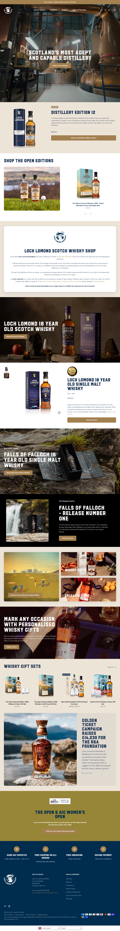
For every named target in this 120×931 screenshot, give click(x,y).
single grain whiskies (59, 281)
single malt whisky (44, 281)
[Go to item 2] (6, 376)
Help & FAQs (70, 889)
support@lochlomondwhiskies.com (45, 893)
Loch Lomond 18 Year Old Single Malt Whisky (88, 384)
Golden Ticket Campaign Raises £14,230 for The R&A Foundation (94, 733)
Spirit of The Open (79, 10)
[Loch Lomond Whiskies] (14, 879)
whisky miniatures (75, 281)
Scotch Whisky (39, 10)
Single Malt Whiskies (64, 257)
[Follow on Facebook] (5, 906)
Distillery (53, 10)
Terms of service (30, 914)
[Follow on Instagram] (9, 906)
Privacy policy (19, 914)
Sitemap (69, 899)
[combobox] (49, 928)
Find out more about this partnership (60, 831)
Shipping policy (42, 914)
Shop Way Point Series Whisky (18, 473)
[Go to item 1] (6, 369)
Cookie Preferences (73, 892)
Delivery (69, 879)
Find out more (91, 420)
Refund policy (8, 914)
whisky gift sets (98, 281)
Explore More (12, 647)
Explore (65, 10)
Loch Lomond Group (73, 895)
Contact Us (70, 885)
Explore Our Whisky (60, 66)
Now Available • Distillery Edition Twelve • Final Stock (60, 2)
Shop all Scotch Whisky (15, 336)
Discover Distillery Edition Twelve (83, 138)
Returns (69, 882)
